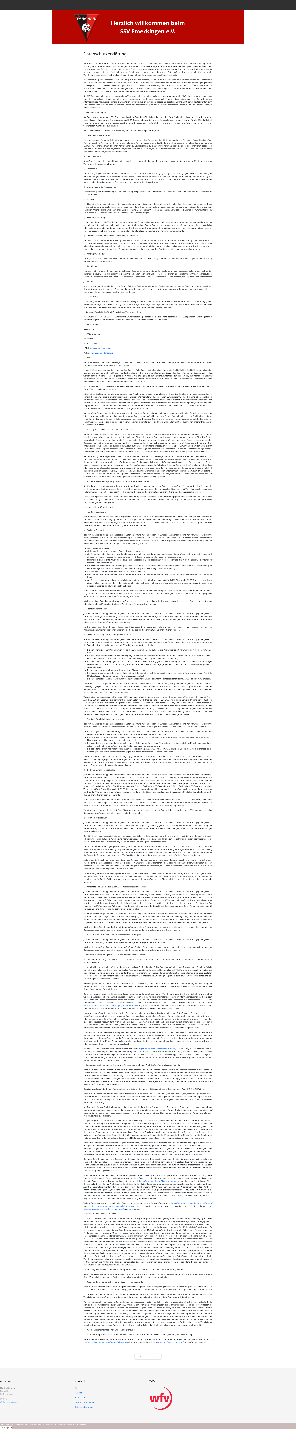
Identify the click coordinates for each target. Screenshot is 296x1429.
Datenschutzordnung (84, 1407)
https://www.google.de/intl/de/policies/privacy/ (192, 1203)
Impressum (80, 1397)
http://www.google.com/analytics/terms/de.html (119, 1206)
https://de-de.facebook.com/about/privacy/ (158, 1048)
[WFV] (222, 1398)
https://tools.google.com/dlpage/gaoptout (158, 1181)
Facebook (79, 1393)
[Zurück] (141, 1356)
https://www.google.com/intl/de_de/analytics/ (103, 1209)
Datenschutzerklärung (84, 1402)
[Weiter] (154, 1356)
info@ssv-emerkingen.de (100, 348)
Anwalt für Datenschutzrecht (169, 1342)
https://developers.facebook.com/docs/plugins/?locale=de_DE (110, 1005)
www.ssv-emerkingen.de (102, 353)
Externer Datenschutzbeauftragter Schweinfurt (107, 1342)
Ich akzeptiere (6, 1427)
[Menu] (208, 5)
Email (77, 1388)
